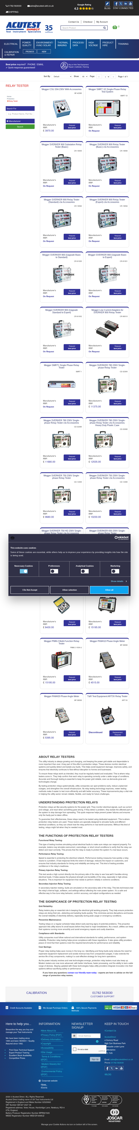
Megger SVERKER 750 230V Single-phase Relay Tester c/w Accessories (107, 476)
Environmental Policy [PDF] (52, 1073)
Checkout (87, 21)
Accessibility (48, 1047)
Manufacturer (15, 121)
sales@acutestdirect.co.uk (121, 1059)
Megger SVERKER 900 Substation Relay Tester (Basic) (62, 145)
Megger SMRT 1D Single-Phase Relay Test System (107, 90)
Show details (117, 581)
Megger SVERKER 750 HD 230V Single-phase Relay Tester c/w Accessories (61, 532)
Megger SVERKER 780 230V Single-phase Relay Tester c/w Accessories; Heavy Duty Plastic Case (107, 422)
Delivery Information (51, 1039)
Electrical (11, 43)
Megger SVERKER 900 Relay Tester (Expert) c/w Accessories (107, 201)
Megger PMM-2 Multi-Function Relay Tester (61, 642)
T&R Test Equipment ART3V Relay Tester (107, 696)
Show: (76, 76)
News (43, 1084)
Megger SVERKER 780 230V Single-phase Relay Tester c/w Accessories (62, 421)
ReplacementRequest (118, 733)
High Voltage (93, 44)
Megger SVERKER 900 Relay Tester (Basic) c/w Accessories (107, 145)
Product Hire (107, 44)
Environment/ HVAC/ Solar (44, 44)
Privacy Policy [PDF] (51, 1034)
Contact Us (73, 21)
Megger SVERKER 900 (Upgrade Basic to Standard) (61, 256)
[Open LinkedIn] (116, 1068)
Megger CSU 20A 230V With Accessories (61, 89)
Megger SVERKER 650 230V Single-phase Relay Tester (107, 532)
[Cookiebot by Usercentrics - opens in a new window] (117, 538)
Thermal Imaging (63, 44)
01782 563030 (102, 993)
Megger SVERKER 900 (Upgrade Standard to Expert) (61, 311)
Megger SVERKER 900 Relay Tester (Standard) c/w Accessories (61, 201)
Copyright (46, 1043)
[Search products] (104, 27)
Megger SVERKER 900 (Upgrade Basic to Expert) (107, 256)
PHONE (31, 64)
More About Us (49, 1030)
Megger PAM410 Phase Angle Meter (107, 641)
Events (44, 1087)
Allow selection (69, 590)
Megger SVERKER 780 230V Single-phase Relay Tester (107, 366)
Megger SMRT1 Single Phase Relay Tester (61, 366)
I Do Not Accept (29, 590)
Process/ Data (78, 44)
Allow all (109, 590)
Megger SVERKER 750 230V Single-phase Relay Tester (62, 476)
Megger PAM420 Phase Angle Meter (61, 696)
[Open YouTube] (121, 1068)
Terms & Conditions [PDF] (51, 1058)
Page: (92, 76)
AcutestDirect (110, 1036)
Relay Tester (13, 101)
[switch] (54, 571)
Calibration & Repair (11, 53)
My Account (102, 21)
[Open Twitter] (111, 1068)
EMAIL (40, 64)
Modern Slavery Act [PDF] (51, 1065)
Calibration (36, 993)
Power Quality (26, 44)
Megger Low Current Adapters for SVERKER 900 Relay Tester (107, 311)
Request (72, 126)
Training (123, 43)
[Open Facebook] (107, 1068)
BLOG (108, 1074)
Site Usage (47, 1052)
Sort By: (47, 76)
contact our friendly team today (82, 972)
